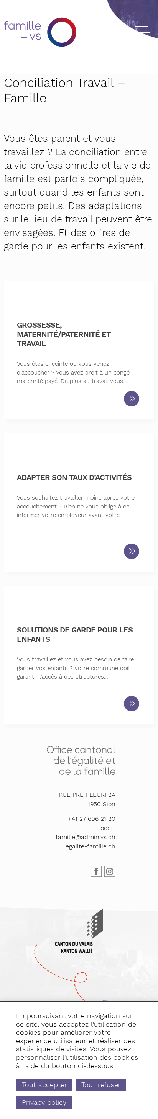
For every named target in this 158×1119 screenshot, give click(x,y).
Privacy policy (44, 1102)
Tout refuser (101, 1085)
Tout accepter (44, 1085)
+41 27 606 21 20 (91, 818)
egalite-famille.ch (90, 846)
